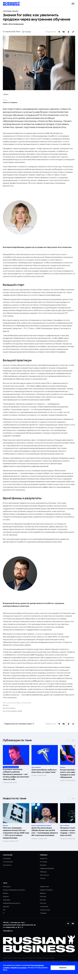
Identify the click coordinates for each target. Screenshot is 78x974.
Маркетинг (44, 886)
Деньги (43, 893)
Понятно (62, 967)
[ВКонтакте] (73, 923)
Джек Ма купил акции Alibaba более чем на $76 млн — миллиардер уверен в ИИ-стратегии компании (44, 831)
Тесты (42, 878)
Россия (43, 903)
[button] (73, 4)
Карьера (6, 900)
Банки (5, 893)
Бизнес (15, 11)
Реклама (6, 886)
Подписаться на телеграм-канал (18, 724)
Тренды (43, 913)
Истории (43, 862)
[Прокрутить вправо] (73, 740)
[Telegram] (68, 923)
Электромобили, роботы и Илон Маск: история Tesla (44, 771)
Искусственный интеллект (14, 890)
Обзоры (43, 872)
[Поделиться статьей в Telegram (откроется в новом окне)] (59, 32)
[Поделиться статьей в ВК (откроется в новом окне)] (64, 32)
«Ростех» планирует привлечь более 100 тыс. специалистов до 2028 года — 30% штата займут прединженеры (16, 833)
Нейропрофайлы (47, 868)
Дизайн (6, 906)
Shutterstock (26, 703)
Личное (43, 896)
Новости (43, 858)
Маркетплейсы (46, 890)
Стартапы (44, 906)
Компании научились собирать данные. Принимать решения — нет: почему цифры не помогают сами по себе (16, 774)
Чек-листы (44, 875)
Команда (7, 858)
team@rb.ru (8, 931)
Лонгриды (7, 11)
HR (4, 910)
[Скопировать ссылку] (73, 32)
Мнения (43, 865)
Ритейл (43, 900)
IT (3, 913)
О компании (8, 862)
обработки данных (19, 967)
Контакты (7, 865)
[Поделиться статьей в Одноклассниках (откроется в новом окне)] (68, 32)
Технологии (45, 910)
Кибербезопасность (11, 903)
